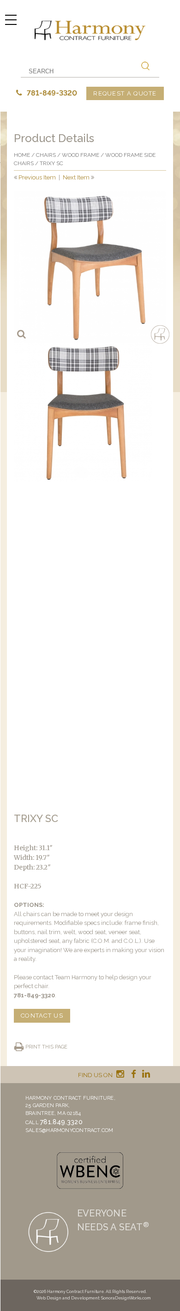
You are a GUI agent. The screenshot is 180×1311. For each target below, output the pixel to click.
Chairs (46, 155)
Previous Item (37, 177)
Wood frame (80, 155)
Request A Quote (125, 93)
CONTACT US (42, 1015)
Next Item (76, 177)
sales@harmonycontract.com (69, 1130)
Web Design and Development (67, 1298)
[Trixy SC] (90, 267)
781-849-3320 (51, 93)
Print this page (46, 1047)
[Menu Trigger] (10, 19)
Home (22, 155)
